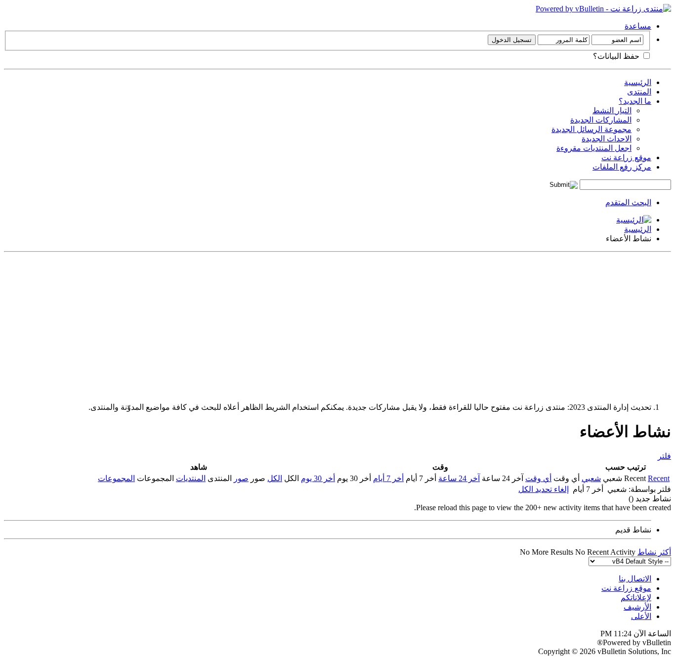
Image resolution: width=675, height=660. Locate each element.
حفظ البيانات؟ (617, 56)
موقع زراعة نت (626, 157)
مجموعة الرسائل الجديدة (591, 129)
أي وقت (538, 478)
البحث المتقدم (628, 202)
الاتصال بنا (635, 578)
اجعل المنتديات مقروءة (594, 148)
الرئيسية (637, 82)
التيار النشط (612, 110)
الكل (274, 478)
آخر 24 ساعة (459, 478)
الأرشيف (637, 607)
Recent (659, 478)
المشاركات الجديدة (601, 120)
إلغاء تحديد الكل (543, 489)
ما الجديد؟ (635, 101)
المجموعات (116, 478)
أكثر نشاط (654, 552)
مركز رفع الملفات (621, 167)
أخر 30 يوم (318, 478)
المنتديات (191, 478)
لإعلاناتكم (636, 597)
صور (241, 478)
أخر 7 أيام (388, 478)
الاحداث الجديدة (607, 138)
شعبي (591, 478)
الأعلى (641, 616)
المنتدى (639, 92)
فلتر (664, 456)
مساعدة (638, 26)
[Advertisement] (374, 325)
